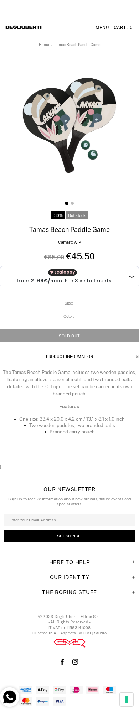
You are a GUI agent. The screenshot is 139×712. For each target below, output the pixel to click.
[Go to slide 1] (66, 203)
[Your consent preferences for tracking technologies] (126, 699)
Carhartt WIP (69, 242)
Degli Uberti (43, 28)
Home (44, 44)
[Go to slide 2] (72, 203)
